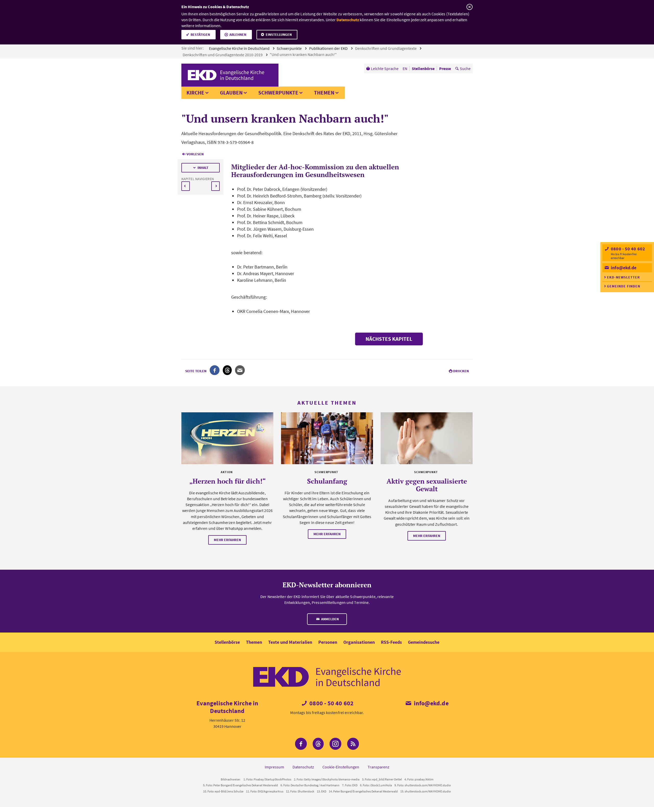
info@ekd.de (623, 268)
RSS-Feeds (391, 642)
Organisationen (359, 642)
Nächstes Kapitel (389, 338)
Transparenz (378, 766)
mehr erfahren (227, 539)
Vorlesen (195, 154)
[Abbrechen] (469, 7)
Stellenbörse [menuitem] (423, 68)
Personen (327, 642)
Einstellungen (279, 34)
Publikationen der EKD (328, 48)
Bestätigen (200, 34)
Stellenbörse (227, 642)
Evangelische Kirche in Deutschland (239, 48)
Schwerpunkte (289, 48)
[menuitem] (382, 68)
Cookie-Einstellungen (340, 766)
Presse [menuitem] (445, 68)
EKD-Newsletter (623, 277)
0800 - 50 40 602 (627, 249)
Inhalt (202, 167)
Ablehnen (237, 34)
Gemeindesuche (423, 642)
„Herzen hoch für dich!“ (227, 481)
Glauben (231, 92)
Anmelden (329, 619)
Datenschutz (347, 19)
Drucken (461, 371)
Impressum (274, 766)
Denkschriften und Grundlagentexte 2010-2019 (223, 54)
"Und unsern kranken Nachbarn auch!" (303, 54)
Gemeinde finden (623, 286)
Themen (324, 92)
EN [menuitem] (405, 68)
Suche (465, 68)
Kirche (195, 92)
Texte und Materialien (290, 642)
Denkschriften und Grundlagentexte (386, 48)
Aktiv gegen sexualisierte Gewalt (427, 485)
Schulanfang (327, 481)
